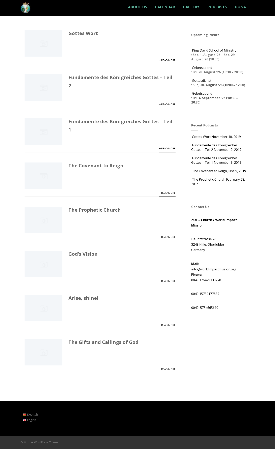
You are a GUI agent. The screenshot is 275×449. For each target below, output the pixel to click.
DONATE (242, 6)
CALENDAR (165, 6)
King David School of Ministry (214, 50)
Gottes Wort (83, 33)
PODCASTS (217, 6)
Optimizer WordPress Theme (39, 442)
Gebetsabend (202, 67)
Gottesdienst (201, 80)
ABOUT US (137, 6)
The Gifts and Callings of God (103, 342)
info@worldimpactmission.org (213, 269)
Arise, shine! (83, 298)
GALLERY (191, 6)
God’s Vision (83, 253)
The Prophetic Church (94, 209)
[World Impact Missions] (26, 14)
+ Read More (167, 60)
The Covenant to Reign (95, 165)
